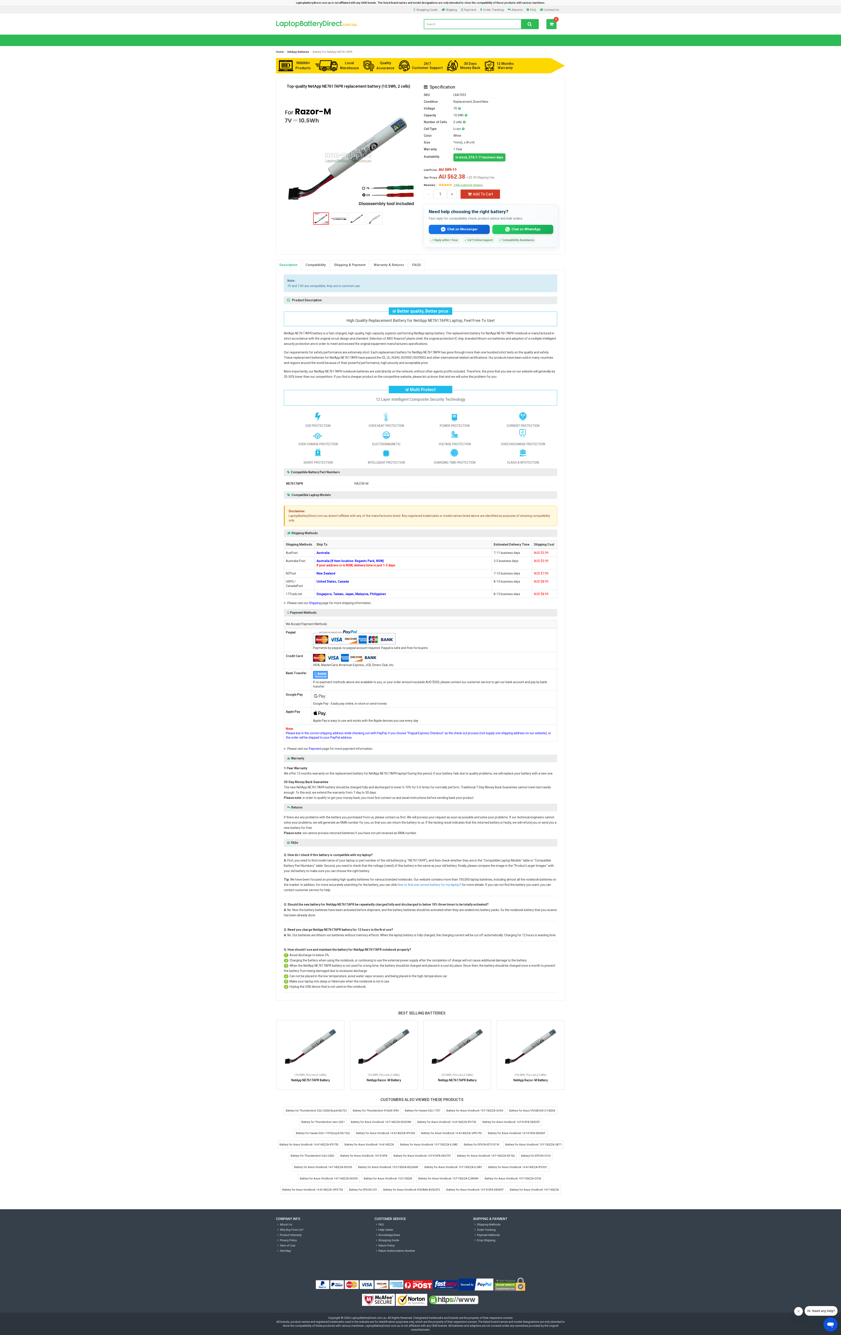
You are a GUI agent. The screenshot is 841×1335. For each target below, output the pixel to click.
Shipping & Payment (350, 265)
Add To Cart (483, 194)
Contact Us (551, 9)
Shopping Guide (427, 9)
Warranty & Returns (389, 265)
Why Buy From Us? (292, 1229)
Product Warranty (291, 1235)
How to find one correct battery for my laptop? (429, 884)
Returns (517, 9)
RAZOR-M (361, 483)
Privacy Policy (288, 1240)
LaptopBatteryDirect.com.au (368, 1317)
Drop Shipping (486, 1240)
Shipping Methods (488, 1224)
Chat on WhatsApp (526, 229)
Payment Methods (488, 1235)
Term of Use (287, 1245)
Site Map (285, 1250)
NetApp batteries (298, 51)
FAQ (533, 9)
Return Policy (386, 1245)
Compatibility (316, 265)
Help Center (385, 1229)
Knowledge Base (389, 1235)
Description (288, 265)
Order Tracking (493, 9)
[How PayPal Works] (476, 1284)
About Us (286, 1224)
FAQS (416, 265)
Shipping (451, 9)
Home (280, 51)
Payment (470, 9)
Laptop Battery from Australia (346, 24)
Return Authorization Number (396, 1250)
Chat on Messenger (462, 229)
